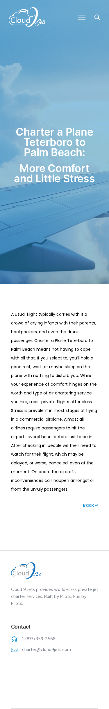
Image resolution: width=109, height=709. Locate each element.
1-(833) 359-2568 (39, 639)
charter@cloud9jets (41, 650)
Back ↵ (90, 505)
